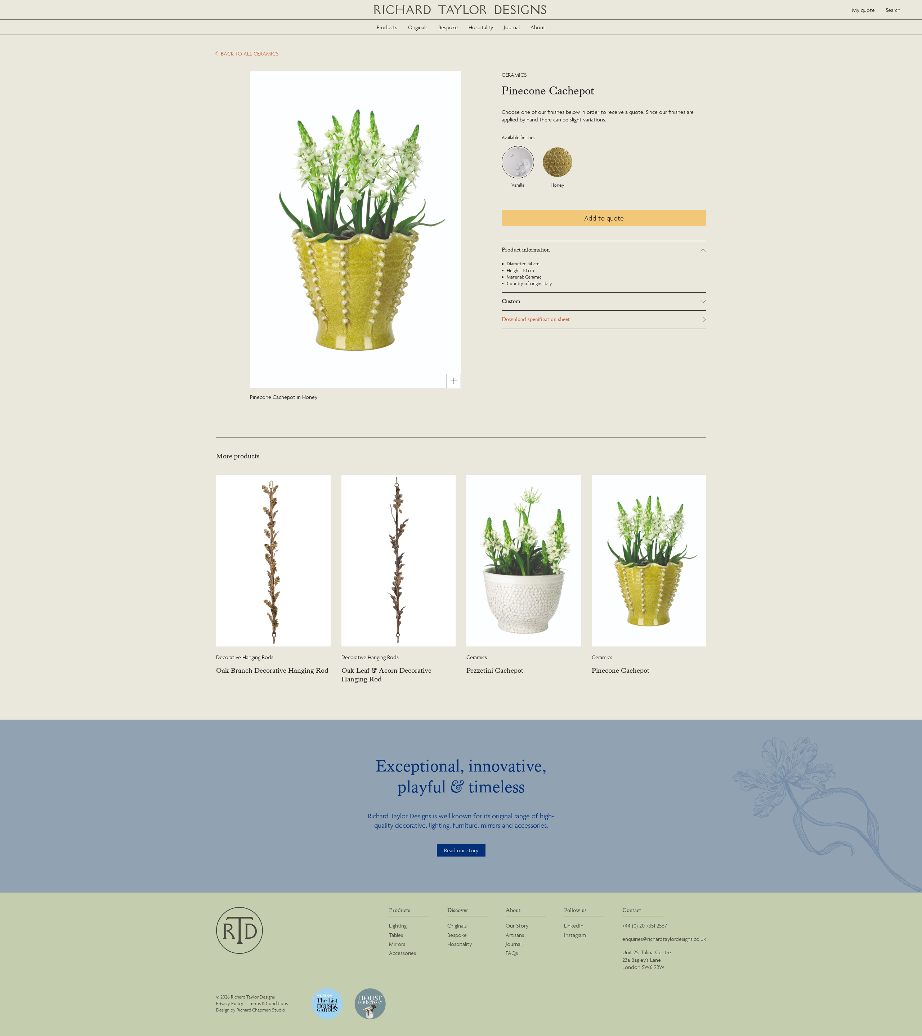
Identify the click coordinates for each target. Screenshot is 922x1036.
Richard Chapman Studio (261, 1010)
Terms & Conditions (268, 1003)
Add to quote (604, 218)
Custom (511, 301)
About (538, 27)
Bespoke (448, 27)
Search (893, 9)
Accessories (402, 953)
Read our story (461, 850)
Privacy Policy (229, 1003)
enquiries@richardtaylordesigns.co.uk (664, 938)
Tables (396, 934)
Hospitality (481, 27)
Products (387, 27)
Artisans (515, 934)
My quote (863, 9)
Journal (512, 27)
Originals (418, 27)
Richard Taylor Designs (461, 9)
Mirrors (397, 944)
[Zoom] (454, 381)
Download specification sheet (536, 319)
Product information (526, 249)
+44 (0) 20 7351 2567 (644, 925)
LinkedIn (573, 925)
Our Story (517, 925)
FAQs (512, 953)
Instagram (575, 934)
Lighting (398, 925)
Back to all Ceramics (249, 53)
